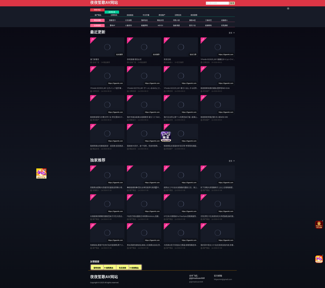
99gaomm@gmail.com (223, 279)
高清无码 (167, 59)
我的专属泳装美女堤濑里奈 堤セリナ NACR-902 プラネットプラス (153, 117)
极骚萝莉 (144, 25)
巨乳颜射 (224, 25)
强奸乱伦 (144, 20)
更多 (230, 33)
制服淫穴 (112, 20)
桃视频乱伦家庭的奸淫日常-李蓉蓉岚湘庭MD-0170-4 (184, 146)
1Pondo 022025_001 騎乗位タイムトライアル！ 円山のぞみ (224, 59)
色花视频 (122, 268)
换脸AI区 (192, 20)
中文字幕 (146, 15)
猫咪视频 (97, 268)
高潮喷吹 (208, 25)
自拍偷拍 (130, 15)
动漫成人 (224, 20)
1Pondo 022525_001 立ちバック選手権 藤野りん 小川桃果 (113, 88)
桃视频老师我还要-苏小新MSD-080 (214, 117)
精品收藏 (97, 20)
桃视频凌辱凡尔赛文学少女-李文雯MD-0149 (107, 117)
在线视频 (97, 25)
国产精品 (98, 15)
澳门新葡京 (94, 59)
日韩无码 (178, 15)
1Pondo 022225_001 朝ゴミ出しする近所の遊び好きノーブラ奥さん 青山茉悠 (194, 88)
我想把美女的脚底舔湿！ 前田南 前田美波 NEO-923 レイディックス (116, 146)
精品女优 (160, 20)
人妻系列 (128, 25)
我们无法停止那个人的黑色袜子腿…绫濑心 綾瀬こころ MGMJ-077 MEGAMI (193, 117)
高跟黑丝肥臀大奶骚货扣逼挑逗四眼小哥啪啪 (108, 187)
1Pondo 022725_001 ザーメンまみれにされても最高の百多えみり (153, 88)
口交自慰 (128, 20)
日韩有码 (114, 15)
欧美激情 (194, 15)
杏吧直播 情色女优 (134, 59)
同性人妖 (176, 20)
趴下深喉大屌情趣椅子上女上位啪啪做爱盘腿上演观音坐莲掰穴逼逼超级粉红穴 (232, 187)
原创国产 (162, 15)
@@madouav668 (196, 282)
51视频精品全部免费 (137, 268)
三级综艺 (208, 20)
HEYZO (160, 25)
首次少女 (192, 25)
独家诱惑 (176, 25)
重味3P (112, 25)
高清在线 (112, 12)
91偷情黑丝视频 (110, 268)
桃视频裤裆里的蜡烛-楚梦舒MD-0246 (215, 88)
